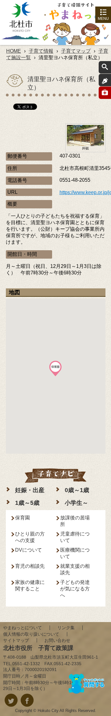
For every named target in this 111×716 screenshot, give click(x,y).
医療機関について (75, 553)
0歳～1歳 (77, 490)
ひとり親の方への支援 (30, 537)
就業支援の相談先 (75, 569)
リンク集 (66, 627)
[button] (55, 368)
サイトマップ (16, 640)
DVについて (28, 550)
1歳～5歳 (27, 503)
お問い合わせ (57, 640)
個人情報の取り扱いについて (31, 634)
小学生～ (76, 503)
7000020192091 (41, 669)
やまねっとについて (22, 627)
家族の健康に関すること (30, 585)
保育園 (22, 517)
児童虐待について (75, 537)
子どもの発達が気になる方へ (75, 589)
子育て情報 (41, 51)
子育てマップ (76, 51)
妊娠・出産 (29, 490)
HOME (13, 51)
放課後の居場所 (75, 521)
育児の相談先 (30, 566)
